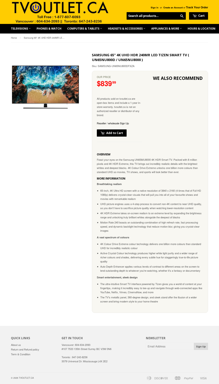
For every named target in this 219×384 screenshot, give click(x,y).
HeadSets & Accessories (125, 28)
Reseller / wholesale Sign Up (113, 123)
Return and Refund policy (25, 349)
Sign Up (201, 346)
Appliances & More (165, 28)
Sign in (154, 7)
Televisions (20, 28)
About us (16, 345)
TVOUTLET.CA (26, 377)
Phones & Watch (49, 28)
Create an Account (173, 7)
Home (14, 37)
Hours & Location (201, 28)
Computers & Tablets (83, 28)
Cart (201, 16)
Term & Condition (20, 354)
